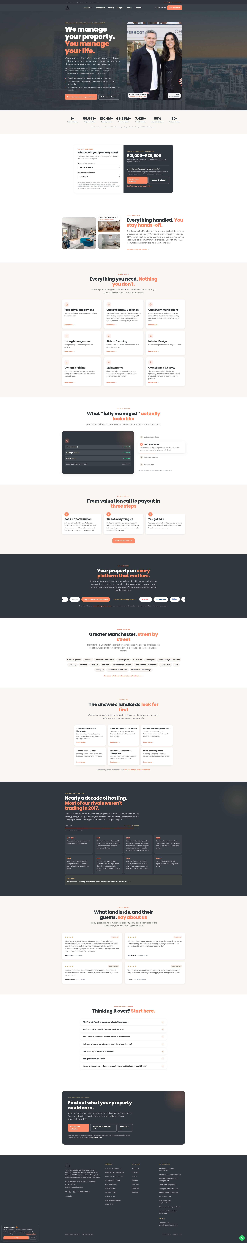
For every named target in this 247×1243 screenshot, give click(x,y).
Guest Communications (114, 1176)
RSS (181, 1234)
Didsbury (72, 665)
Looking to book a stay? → (173, 2)
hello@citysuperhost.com (74, 1187)
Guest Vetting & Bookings (114, 1172)
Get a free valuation (109, 97)
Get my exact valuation (134, 180)
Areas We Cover (165, 1197)
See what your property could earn (81, 97)
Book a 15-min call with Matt (102, 1127)
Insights (120, 8)
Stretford (94, 665)
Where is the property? (86, 163)
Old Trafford (165, 665)
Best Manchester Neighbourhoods (165, 1202)
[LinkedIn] (74, 1191)
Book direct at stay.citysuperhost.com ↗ (168, 1224)
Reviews (135, 1172)
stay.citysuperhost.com (102, 606)
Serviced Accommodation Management (168, 1179)
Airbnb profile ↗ (84, 1191)
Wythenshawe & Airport (122, 665)
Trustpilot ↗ (69, 1196)
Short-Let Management (167, 1185)
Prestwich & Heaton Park (117, 670)
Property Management (113, 1168)
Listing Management (112, 1180)
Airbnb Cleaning (111, 1184)
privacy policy (31, 1234)
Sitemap (175, 1234)
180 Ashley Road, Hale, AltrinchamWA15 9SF (80, 1181)
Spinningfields (123, 660)
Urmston (105, 665)
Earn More (135, 1184)
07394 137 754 (160, 8)
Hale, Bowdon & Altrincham (146, 665)
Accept (16, 1238)
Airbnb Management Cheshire (170, 1174)
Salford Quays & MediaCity (169, 660)
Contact (138, 8)
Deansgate (150, 660)
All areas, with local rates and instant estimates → (123, 676)
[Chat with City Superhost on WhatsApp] (242, 1238)
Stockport (100, 670)
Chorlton (83, 665)
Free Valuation (174, 8)
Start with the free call (123, 541)
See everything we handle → (138, 249)
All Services (109, 1204)
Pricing (111, 8)
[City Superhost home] (67, 8)
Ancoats (88, 660)
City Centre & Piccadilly (105, 660)
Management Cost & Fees (168, 1189)
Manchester (100, 8)
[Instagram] (70, 1191)
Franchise (135, 1188)
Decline (33, 1238)
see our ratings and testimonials (137, 770)
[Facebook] (66, 1191)
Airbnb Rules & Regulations (168, 1193)
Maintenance (110, 1196)
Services (87, 8)
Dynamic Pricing (110, 1192)
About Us (135, 1168)
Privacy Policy (166, 1234)
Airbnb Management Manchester (166, 1169)
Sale (176, 665)
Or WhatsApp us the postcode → (139, 186)
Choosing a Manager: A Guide (169, 1207)
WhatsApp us (124, 1127)
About (129, 8)
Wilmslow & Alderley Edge (141, 670)
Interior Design (110, 1188)
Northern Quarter (74, 660)
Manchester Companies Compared (167, 1212)
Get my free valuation (75, 1127)
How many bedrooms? (86, 173)
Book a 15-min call (159, 180)
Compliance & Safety (113, 1200)
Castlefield (137, 660)
